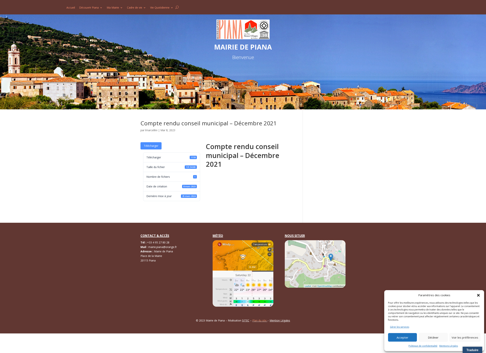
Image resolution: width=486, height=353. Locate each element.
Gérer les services (399, 327)
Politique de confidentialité (423, 345)
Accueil (70, 7)
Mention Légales (280, 320)
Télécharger (151, 146)
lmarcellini (151, 130)
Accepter (402, 337)
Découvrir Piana (89, 7)
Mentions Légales (448, 345)
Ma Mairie (113, 7)
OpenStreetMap (324, 285)
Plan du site (259, 320)
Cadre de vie (134, 7)
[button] (478, 295)
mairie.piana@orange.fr (162, 247)
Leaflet (308, 285)
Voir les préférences (465, 337)
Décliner (433, 337)
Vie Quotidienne (160, 7)
